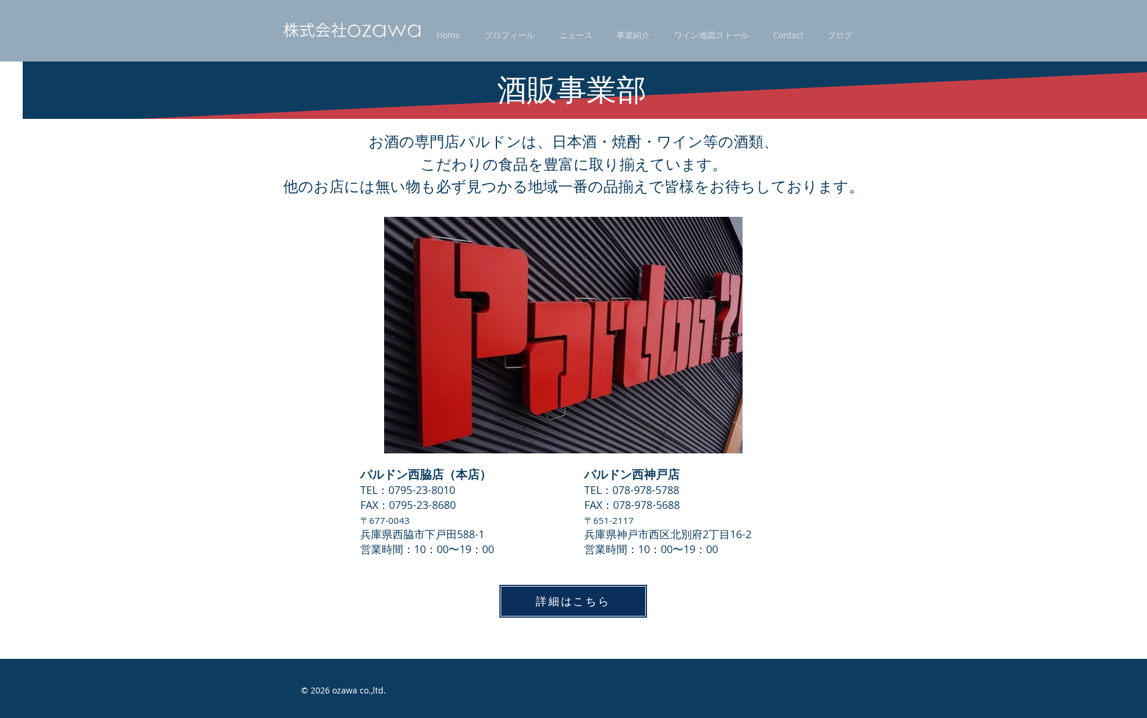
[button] (509, 35)
